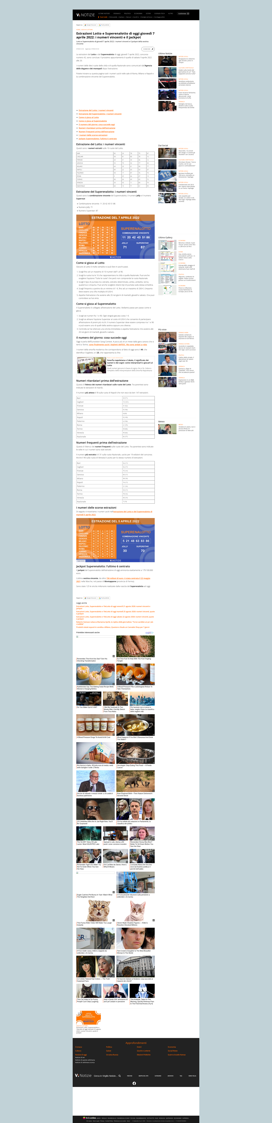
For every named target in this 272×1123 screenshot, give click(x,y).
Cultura (78, 1051)
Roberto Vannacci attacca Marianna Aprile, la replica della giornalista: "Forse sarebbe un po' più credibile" (114, 623)
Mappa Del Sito (143, 1076)
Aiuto (128, 1121)
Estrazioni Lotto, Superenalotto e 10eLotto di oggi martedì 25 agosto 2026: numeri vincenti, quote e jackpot (115, 612)
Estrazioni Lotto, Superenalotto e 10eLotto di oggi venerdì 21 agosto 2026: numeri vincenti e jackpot (113, 607)
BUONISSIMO (178, 1118)
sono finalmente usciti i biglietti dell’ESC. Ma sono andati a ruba (118, 344)
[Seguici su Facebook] (134, 1084)
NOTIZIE (88, 14)
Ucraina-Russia (112, 1055)
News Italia (192, 1076)
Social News (173, 1051)
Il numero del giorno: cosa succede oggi (97, 124)
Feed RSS (129, 1076)
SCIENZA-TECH (159, 13)
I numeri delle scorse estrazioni (93, 135)
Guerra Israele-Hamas (177, 1055)
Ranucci (128, 17)
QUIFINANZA (169, 1118)
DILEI (156, 1118)
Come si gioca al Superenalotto (93, 121)
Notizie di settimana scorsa (85, 1062)
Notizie (86, 1075)
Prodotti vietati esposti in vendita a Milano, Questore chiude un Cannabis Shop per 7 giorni (112, 627)
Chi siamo (89, 1121)
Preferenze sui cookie (120, 1121)
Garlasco (122, 17)
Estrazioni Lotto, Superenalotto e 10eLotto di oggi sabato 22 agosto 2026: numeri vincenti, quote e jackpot (115, 618)
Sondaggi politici (159, 17)
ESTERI (148, 13)
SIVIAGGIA (162, 1118)
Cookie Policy (109, 1121)
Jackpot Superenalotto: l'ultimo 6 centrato (98, 138)
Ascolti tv (136, 17)
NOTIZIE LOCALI (183, 56)
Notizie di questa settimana (85, 1060)
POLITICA (127, 13)
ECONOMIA (138, 13)
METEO (181, 424)
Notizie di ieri (80, 1057)
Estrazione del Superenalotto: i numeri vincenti (100, 114)
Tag (181, 1076)
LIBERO (98, 1118)
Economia (172, 1047)
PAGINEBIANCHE (141, 1118)
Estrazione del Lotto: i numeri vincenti (96, 110)
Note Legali (96, 1121)
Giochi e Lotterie (143, 1051)
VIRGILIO (104, 1118)
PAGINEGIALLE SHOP (123, 1118)
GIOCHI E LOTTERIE (87, 30)
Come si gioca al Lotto (89, 117)
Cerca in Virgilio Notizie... (106, 1076)
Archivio (170, 1076)
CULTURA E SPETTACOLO (186, 68)
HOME (78, 30)
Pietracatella (113, 17)
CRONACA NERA (183, 332)
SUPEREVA (185, 1118)
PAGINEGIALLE (112, 1118)
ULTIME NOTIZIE (104, 13)
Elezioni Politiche (143, 1055)
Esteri (139, 1047)
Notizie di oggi (81, 1055)
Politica (109, 1047)
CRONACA (116, 13)
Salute (108, 1051)
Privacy (102, 1121)
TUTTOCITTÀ (150, 1118)
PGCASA (132, 1118)
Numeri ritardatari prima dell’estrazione (97, 128)
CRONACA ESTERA (184, 344)
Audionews (182, 14)
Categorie (158, 1076)
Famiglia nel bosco (146, 17)
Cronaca (78, 1047)
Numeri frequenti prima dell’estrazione (96, 131)
